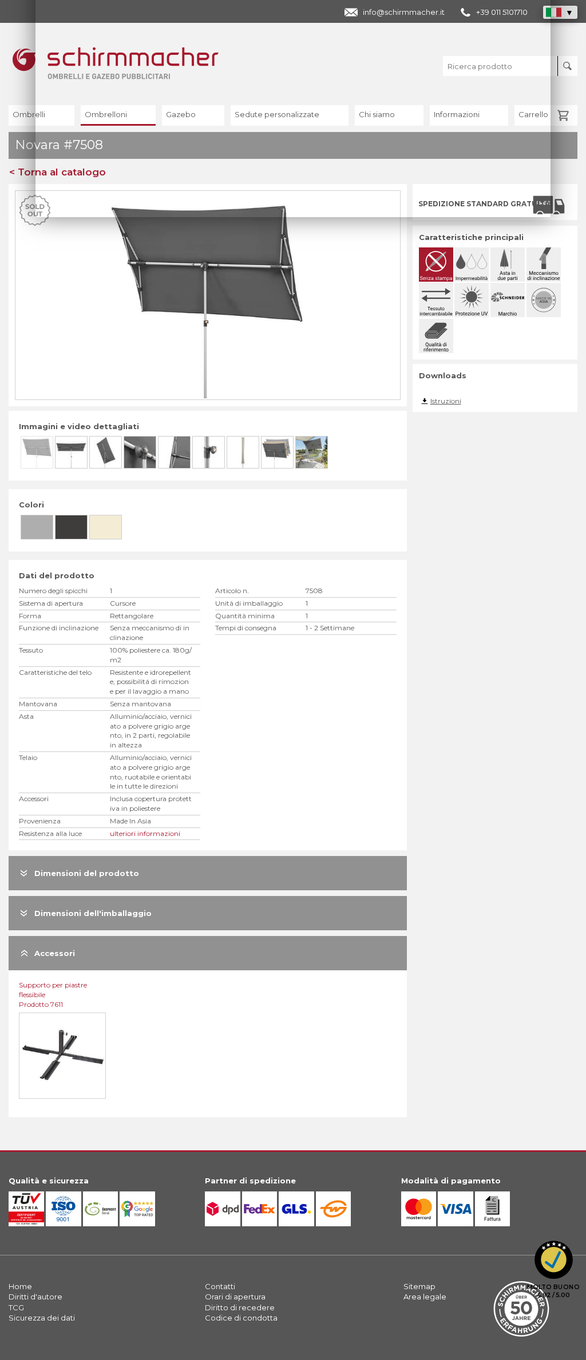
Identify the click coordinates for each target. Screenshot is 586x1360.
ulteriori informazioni (145, 833)
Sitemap (419, 1286)
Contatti (220, 1286)
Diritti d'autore (35, 1296)
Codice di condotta (241, 1317)
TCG (16, 1307)
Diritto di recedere (240, 1307)
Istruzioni (445, 401)
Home (20, 1286)
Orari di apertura (235, 1296)
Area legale (424, 1296)
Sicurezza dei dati (42, 1317)
